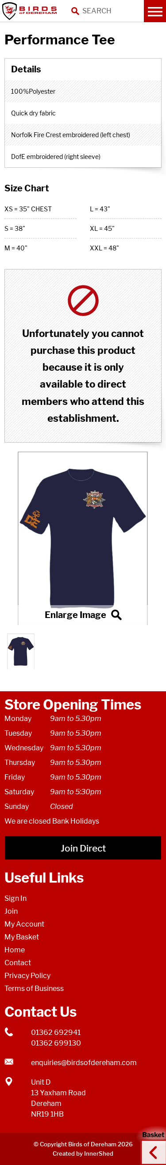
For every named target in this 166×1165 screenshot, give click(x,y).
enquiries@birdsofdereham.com (84, 1062)
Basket (150, 1144)
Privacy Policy (27, 975)
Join (11, 911)
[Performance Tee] (83, 538)
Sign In (15, 898)
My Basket (21, 937)
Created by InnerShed (83, 1153)
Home (14, 950)
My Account (24, 924)
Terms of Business (34, 988)
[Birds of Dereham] (31, 11)
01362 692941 (56, 1032)
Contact (17, 963)
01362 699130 (56, 1043)
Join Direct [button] (83, 848)
